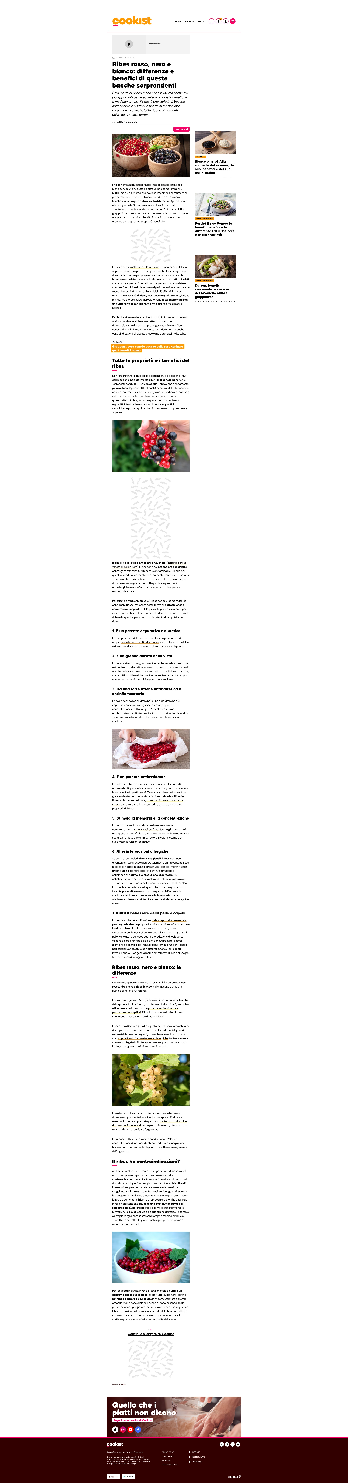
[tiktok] (115, 1429)
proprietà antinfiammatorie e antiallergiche (142, 1038)
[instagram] (123, 1429)
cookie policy (168, 1456)
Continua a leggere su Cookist (151, 1334)
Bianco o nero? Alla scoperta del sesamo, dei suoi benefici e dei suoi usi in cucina (215, 167)
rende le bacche (140, 642)
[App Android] (128, 1476)
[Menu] (233, 21)
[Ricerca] (211, 21)
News (178, 21)
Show (201, 21)
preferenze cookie (170, 1465)
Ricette (189, 21)
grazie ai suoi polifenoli (146, 829)
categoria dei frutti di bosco (152, 184)
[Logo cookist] (132, 21)
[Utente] (226, 21)
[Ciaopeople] (234, 1476)
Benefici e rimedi (119, 1384)
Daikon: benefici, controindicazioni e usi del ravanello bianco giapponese (213, 291)
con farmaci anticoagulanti (160, 1191)
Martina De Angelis (128, 122)
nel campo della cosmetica (169, 920)
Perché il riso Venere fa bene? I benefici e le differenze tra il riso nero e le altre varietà (214, 229)
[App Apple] (113, 1476)
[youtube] (130, 1429)
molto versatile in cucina (144, 267)
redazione (166, 1460)
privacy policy (168, 1452)
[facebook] (138, 1429)
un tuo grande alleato (136, 862)
